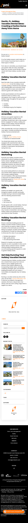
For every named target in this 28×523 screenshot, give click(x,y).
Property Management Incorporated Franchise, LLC (16, 480)
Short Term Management (14, 431)
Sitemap (4, 492)
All (5, 393)
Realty (14, 433)
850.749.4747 (23, 1)
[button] (4, 337)
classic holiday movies (14, 137)
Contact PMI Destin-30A (19, 278)
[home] (6, 6)
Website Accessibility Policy (18, 502)
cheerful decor (5, 84)
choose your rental (18, 179)
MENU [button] (26, 5)
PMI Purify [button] (14, 438)
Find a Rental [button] (14, 443)
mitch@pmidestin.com (14, 460)
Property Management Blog (8, 11)
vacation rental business (16, 54)
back (4, 319)
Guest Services (14, 436)
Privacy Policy (11, 492)
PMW (21, 490)
